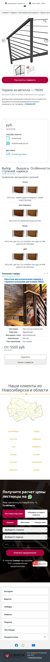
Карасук (13, 454)
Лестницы (9, 630)
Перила (14, 12)
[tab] (8, 170)
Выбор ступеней (8, 169)
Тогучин (13, 462)
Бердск (36, 431)
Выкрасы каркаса (22, 169)
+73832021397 (29, 104)
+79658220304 (34, 657)
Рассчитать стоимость (24, 80)
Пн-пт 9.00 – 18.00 (38, 3)
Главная (5, 12)
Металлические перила (28, 12)
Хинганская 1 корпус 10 (16, 3)
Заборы (8, 606)
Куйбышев (36, 439)
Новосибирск (13, 431)
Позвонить (9, 505)
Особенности (40, 168)
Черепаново (37, 462)
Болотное (13, 470)
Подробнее (25, 357)
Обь (13, 447)
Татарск (36, 454)
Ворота (7, 599)
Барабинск (36, 447)
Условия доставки (19, 154)
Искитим (13, 439)
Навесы (8, 614)
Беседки (8, 591)
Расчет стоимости (25, 362)
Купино (36, 470)
